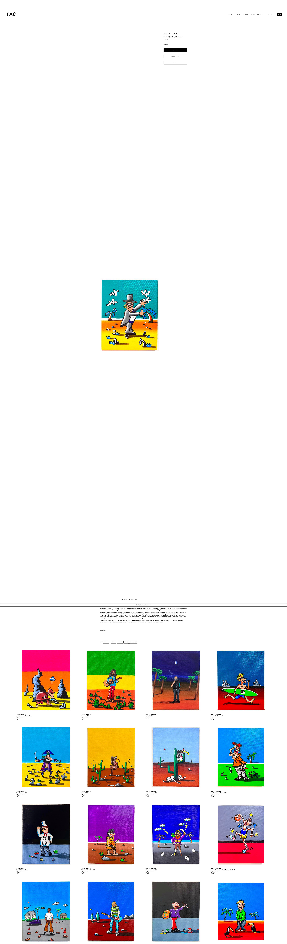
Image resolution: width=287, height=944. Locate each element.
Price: (101, 642)
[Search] (268, 14)
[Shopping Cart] (271, 14)
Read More (103, 630)
